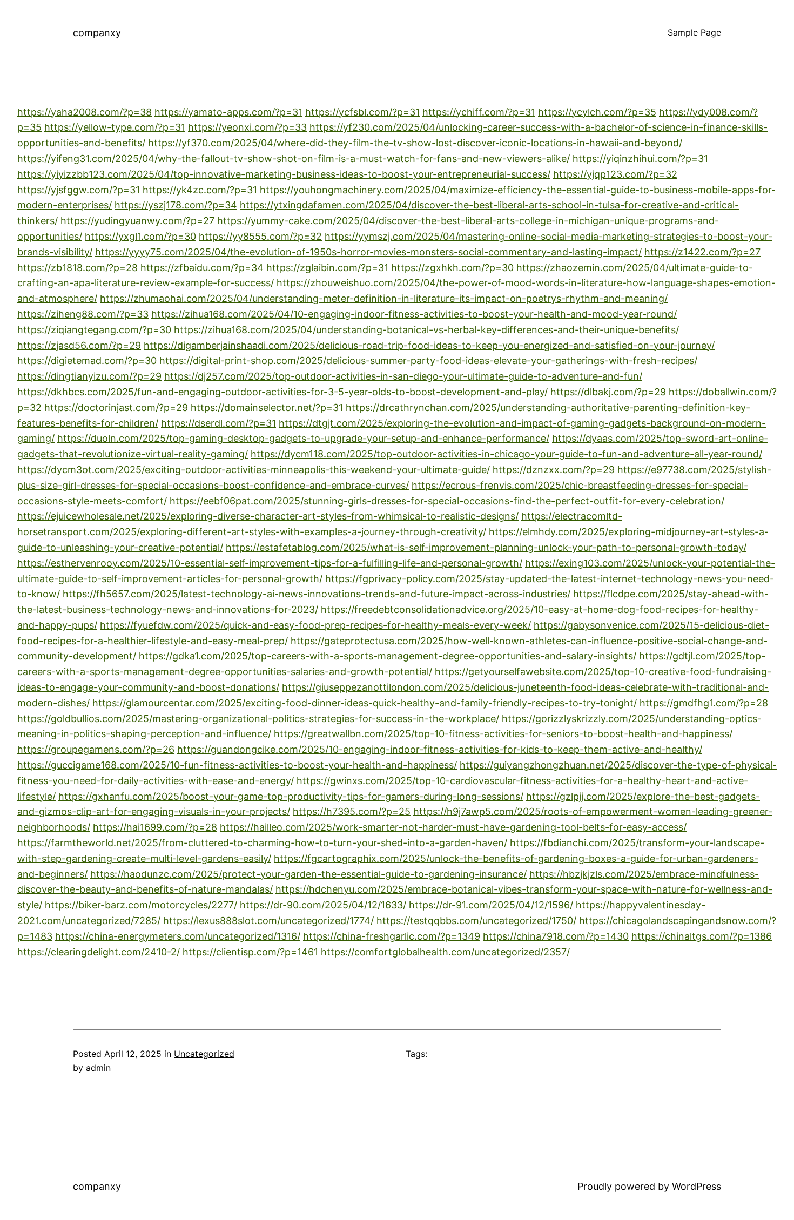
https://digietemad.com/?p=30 (87, 360)
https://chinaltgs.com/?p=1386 (701, 936)
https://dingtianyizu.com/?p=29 (89, 376)
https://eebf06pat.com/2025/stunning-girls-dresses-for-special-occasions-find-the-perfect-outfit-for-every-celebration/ (447, 501)
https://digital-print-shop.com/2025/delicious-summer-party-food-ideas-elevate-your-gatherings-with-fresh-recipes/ (428, 360)
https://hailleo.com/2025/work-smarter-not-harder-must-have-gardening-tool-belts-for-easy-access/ (453, 827)
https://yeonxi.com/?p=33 (247, 127)
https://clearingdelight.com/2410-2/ (98, 952)
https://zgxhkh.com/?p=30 (452, 267)
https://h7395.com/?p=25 (352, 811)
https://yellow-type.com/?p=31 (114, 127)
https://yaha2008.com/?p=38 (84, 112)
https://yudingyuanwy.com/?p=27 (137, 220)
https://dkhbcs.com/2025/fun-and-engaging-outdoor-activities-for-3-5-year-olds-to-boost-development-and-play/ (282, 391)
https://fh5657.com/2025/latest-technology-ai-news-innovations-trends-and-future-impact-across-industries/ (316, 593)
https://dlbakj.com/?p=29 (608, 391)
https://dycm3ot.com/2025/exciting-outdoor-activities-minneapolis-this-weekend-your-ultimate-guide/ (253, 469)
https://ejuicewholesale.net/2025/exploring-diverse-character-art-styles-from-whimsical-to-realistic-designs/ (268, 516)
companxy (97, 32)
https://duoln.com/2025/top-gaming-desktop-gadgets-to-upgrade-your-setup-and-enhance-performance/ (303, 438)
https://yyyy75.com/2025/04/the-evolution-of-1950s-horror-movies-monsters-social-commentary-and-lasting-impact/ (368, 252)
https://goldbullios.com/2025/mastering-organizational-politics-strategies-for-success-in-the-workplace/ (258, 718)
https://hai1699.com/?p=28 (155, 827)
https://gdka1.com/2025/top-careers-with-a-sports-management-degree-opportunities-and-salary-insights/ (387, 656)
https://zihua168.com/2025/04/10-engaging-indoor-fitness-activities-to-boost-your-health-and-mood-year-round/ (414, 314)
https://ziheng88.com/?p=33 (83, 314)
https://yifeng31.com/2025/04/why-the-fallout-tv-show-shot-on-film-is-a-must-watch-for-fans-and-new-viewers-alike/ (293, 158)
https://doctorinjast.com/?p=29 (116, 407)
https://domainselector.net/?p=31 (267, 407)
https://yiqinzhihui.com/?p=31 (640, 158)
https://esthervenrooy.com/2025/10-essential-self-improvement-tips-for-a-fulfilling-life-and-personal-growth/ (269, 563)
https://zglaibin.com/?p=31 (327, 267)
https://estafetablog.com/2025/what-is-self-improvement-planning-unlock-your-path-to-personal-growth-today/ (486, 547)
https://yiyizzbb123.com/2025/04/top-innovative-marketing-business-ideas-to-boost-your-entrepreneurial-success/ (283, 174)
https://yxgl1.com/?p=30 (140, 236)
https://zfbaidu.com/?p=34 (202, 267)
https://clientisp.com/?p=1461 (250, 952)
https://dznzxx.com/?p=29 (554, 469)
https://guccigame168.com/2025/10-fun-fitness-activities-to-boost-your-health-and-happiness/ (237, 765)
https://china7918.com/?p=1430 (556, 936)
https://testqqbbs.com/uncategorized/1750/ (476, 920)
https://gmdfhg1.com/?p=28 (704, 703)
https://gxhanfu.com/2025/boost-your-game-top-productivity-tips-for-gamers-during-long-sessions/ (290, 796)
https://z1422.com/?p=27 (702, 252)
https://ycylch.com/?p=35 (597, 112)
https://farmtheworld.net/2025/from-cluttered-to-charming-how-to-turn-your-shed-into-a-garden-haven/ (262, 842)
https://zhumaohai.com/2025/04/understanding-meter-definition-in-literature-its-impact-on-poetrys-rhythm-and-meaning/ (384, 298)
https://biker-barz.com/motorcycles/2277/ (141, 905)
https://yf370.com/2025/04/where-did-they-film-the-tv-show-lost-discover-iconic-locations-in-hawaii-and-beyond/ (415, 143)
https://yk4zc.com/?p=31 (200, 190)
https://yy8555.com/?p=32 (260, 236)
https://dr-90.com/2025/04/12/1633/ (323, 905)
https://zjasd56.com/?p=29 (79, 345)
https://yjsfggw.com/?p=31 (78, 190)
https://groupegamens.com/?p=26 (95, 749)
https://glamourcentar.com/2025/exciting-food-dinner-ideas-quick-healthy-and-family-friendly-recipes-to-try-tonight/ (364, 703)
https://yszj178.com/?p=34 (176, 205)
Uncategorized (204, 1053)
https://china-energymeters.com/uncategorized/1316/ (177, 936)
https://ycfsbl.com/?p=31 (362, 112)
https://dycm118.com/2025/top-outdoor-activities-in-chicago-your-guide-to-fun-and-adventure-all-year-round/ (506, 454)
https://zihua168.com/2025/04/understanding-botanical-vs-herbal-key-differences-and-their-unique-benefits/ (426, 329)
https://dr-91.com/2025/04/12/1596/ (491, 905)
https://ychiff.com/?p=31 (478, 112)
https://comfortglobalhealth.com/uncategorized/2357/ (445, 952)
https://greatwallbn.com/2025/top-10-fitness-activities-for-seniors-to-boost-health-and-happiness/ (503, 733)
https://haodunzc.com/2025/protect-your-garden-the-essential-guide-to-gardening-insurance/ (308, 874)
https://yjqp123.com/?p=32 (615, 174)
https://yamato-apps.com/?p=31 (228, 112)
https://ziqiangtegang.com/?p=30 (94, 329)
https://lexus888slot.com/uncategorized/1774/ (268, 920)
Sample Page (694, 32)
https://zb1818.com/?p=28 (77, 267)
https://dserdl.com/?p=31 (218, 423)
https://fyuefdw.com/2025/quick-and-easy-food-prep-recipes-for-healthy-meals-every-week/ (315, 625)
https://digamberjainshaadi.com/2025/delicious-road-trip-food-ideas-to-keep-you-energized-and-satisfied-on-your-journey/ (429, 345)
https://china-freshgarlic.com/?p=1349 (391, 936)
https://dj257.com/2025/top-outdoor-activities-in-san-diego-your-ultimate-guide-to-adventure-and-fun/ (403, 376)
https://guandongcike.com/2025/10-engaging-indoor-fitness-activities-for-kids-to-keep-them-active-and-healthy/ (439, 749)
